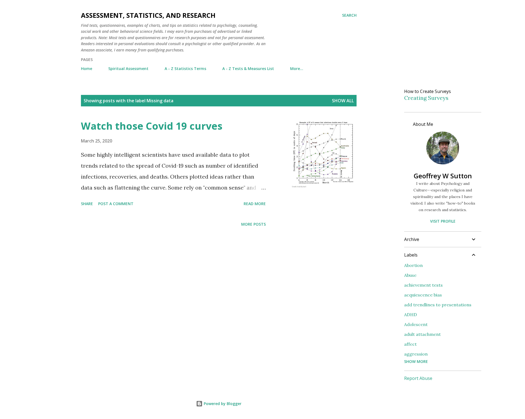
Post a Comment (115, 203)
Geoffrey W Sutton (443, 175)
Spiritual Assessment (128, 68)
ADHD (410, 314)
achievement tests (423, 285)
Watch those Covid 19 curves (151, 126)
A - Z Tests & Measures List (248, 68)
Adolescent (416, 324)
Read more (255, 203)
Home (86, 68)
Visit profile (443, 221)
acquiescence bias (423, 295)
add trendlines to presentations (437, 304)
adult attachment (422, 334)
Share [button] (87, 203)
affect (410, 344)
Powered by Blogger (222, 403)
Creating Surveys (426, 97)
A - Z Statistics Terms (185, 68)
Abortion (413, 265)
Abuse (410, 275)
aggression (416, 354)
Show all (343, 101)
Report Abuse (418, 378)
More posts (253, 224)
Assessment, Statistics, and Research (148, 15)
